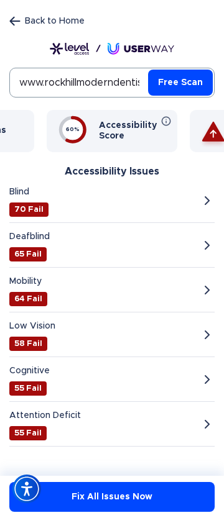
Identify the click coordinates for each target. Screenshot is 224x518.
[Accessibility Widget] (26, 489)
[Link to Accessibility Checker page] (112, 49)
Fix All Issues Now (112, 497)
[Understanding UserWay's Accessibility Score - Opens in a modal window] (166, 121)
